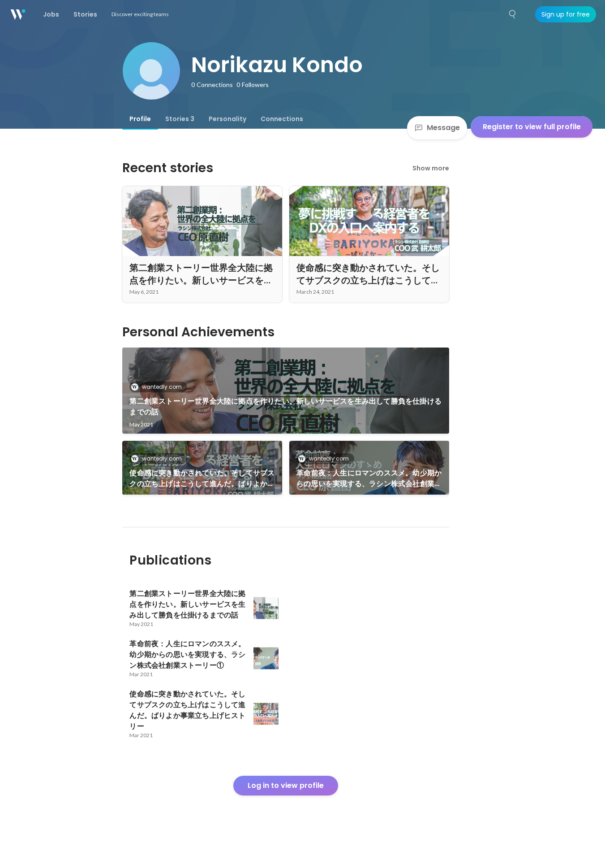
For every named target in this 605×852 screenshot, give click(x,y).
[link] (285, 391)
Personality (227, 118)
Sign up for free (565, 14)
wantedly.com (162, 387)
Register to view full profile (532, 127)
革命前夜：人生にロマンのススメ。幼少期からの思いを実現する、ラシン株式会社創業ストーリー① (369, 478)
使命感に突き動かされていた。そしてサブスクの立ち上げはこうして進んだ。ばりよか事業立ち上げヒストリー (202, 478)
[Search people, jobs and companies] (513, 14)
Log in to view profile (286, 785)
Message (443, 127)
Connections (282, 118)
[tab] (140, 119)
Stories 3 (179, 118)
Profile (140, 118)
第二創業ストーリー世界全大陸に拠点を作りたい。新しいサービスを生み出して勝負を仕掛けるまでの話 (285, 406)
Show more (430, 168)
